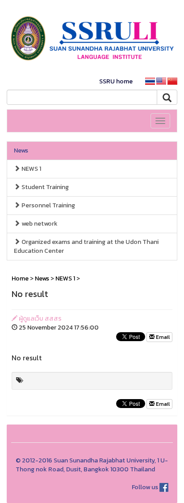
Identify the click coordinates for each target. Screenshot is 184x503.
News (21, 150)
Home (20, 278)
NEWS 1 (30, 168)
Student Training (44, 187)
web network (39, 223)
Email (162, 337)
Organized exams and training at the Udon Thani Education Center (86, 246)
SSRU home (116, 81)
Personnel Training (47, 205)
